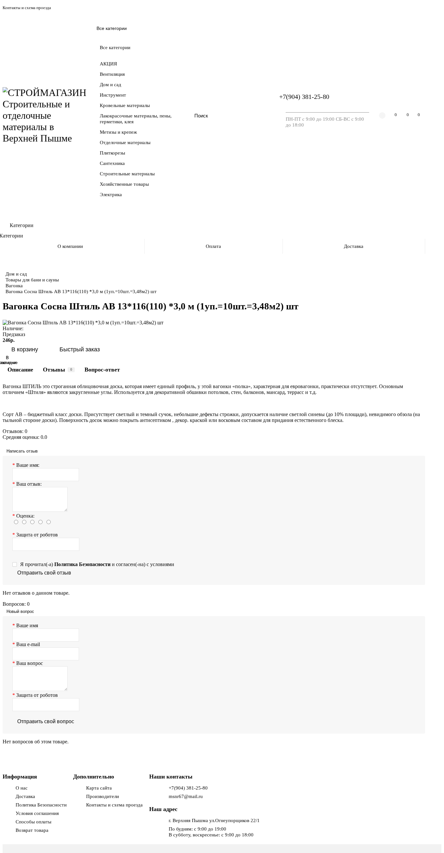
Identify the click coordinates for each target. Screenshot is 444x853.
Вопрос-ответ (102, 369)
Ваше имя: (27, 465)
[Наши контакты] (430, 839)
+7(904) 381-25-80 (304, 96)
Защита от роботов (37, 534)
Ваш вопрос (29, 663)
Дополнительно (93, 776)
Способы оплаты (33, 821)
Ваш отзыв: (29, 484)
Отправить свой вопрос (45, 721)
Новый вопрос (20, 611)
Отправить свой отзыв (44, 572)
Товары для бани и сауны (32, 279)
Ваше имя (27, 625)
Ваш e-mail (28, 644)
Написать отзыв (22, 451)
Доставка (353, 246)
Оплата (213, 246)
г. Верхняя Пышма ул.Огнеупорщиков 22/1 (214, 820)
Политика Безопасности (41, 804)
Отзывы (57, 369)
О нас (22, 788)
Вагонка (14, 285)
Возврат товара (32, 830)
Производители (102, 796)
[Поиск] (256, 115)
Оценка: (25, 516)
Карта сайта (99, 788)
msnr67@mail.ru (186, 796)
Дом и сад (16, 274)
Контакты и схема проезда (27, 8)
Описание (20, 369)
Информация (20, 776)
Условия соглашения (37, 813)
